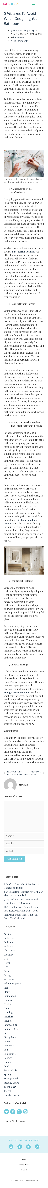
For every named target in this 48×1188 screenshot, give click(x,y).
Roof (6, 1066)
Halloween (9, 1000)
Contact (24, 1170)
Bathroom (18, 37)
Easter (7, 971)
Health (7, 1004)
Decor (7, 962)
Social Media (10, 1070)
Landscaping (10, 1024)
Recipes (8, 1057)
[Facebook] (19, 1146)
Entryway (9, 979)
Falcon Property (12, 983)
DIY (6, 967)
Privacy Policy (24, 1165)
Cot (6, 958)
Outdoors (9, 1045)
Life (6, 1033)
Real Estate (10, 1053)
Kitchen (8, 1020)
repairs (7, 1062)
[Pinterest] (11, 1146)
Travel (7, 1090)
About (24, 1159)
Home (7, 1008)
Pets (6, 1049)
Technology (10, 1086)
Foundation (10, 995)
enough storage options (16, 692)
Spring (7, 1074)
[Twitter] (28, 1146)
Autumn (8, 934)
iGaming (8, 1012)
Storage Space (11, 1082)
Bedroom (9, 942)
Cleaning (8, 954)
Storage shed (11, 1078)
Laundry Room (11, 1029)
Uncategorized (12, 1095)
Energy (8, 975)
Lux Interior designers (24, 251)
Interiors (8, 1016)
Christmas (9, 950)
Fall (6, 987)
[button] (33, 3)
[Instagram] (37, 1146)
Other (7, 1041)
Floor (6, 991)
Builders (8, 946)
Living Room (10, 1037)
